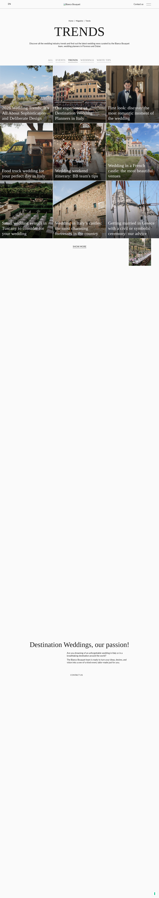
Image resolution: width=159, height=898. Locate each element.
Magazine (79, 21)
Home (71, 21)
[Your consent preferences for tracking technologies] (154, 893)
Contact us (138, 4)
